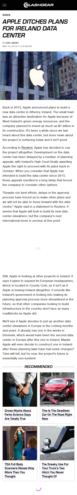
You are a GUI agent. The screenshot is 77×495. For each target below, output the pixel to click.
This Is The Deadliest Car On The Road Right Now (57, 414)
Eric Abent (12, 43)
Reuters (27, 148)
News (6, 15)
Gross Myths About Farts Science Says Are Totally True (18, 414)
